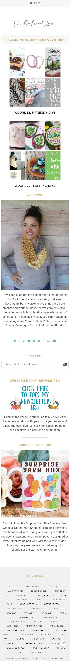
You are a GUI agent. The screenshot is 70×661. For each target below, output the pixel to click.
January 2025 (23, 595)
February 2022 (34, 626)
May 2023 (29, 613)
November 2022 (51, 617)
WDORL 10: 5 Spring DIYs (35, 185)
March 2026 (32, 587)
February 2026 (55, 587)
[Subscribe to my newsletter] (35, 413)
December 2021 (15, 630)
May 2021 (39, 639)
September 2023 (15, 608)
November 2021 (40, 630)
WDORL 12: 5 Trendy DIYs (35, 112)
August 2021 (47, 635)
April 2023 (46, 613)
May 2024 (22, 599)
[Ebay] (49, 341)
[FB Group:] (34, 341)
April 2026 (13, 587)
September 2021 (24, 635)
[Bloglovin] (29, 341)
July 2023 (58, 608)
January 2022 (57, 626)
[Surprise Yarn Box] (35, 519)
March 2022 (12, 626)
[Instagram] (24, 341)
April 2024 (40, 599)
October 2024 (46, 595)
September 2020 (39, 652)
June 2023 (11, 613)
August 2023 (39, 608)
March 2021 (12, 643)
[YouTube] (54, 341)
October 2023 (51, 604)
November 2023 (28, 604)
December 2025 (39, 591)
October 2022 (17, 621)
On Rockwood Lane (35, 24)
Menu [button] (37, 3)
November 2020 (40, 648)
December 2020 (15, 648)
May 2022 (55, 621)
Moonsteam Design (55, 658)
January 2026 (15, 591)
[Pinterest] (15, 341)
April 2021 (57, 639)
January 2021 (57, 643)
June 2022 (37, 621)
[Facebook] (19, 341)
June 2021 (21, 639)
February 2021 (34, 643)
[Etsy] (44, 341)
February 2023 (27, 617)
